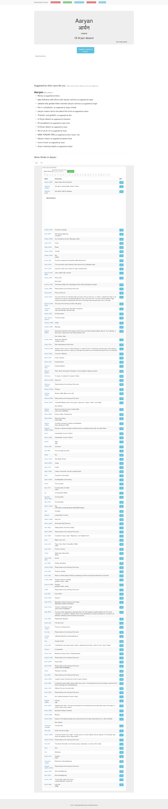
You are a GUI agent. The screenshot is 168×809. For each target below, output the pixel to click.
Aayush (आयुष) (48, 353)
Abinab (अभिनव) (49, 402)
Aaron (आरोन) (48, 268)
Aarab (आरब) (48, 260)
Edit (121, 182)
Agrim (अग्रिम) (48, 471)
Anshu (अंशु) (48, 623)
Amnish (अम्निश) (49, 567)
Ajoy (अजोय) (48, 502)
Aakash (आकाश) (49, 251)
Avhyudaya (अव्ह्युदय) (48, 762)
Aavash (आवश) (48, 339)
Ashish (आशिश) (48, 715)
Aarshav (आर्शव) (49, 284)
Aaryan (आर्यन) (48, 313)
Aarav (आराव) (48, 264)
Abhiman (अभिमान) (47, 372)
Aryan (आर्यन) (48, 705)
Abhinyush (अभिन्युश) (47, 385)
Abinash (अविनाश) (47, 410)
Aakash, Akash (49, 255)
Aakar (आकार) (48, 247)
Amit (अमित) (48, 563)
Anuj (46, 641)
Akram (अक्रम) (48, 523)
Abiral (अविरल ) (48, 418)
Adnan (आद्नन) (48, 459)
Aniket (46, 589)
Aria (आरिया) (48, 675)
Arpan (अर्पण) (48, 688)
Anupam (47, 649)
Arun (46, 696)
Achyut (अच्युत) (48, 437)
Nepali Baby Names (41, 2)
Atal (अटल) (47, 744)
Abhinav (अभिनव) (49, 380)
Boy (37, 163)
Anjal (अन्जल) (48, 602)
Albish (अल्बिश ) (48, 531)
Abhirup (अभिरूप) (49, 389)
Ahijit (46, 475)
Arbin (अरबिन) (48, 662)
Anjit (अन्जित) (48, 612)
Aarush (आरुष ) (48, 297)
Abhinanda (47, 376)
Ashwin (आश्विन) (49, 735)
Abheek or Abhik (47, 367)
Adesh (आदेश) (48, 446)
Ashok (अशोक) (48, 719)
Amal (46, 540)
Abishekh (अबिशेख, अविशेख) (49, 429)
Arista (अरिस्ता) (48, 679)
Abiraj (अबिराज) (48, 414)
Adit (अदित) (47, 451)
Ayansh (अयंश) (48, 779)
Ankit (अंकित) (48, 619)
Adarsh (46, 441)
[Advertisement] (66, 7)
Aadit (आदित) (48, 234)
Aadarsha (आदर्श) (47, 192)
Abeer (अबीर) (48, 358)
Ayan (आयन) (48, 775)
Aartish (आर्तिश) (48, 288)
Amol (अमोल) (48, 571)
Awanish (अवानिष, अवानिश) (49, 767)
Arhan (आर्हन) (48, 666)
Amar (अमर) (48, 549)
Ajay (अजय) (48, 488)
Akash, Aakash (49, 506)
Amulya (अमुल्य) (49, 579)
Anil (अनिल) (47, 594)
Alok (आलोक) (48, 536)
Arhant (46, 671)
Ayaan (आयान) (48, 771)
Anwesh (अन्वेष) (49, 657)
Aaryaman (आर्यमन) (47, 309)
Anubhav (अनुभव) (47, 637)
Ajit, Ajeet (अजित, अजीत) (48, 497)
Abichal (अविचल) (49, 398)
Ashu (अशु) (47, 730)
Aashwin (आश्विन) (47, 332)
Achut (46, 433)
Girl (42, 163)
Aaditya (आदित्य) (49, 239)
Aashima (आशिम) (49, 323)
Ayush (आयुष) (48, 784)
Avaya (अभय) (48, 756)
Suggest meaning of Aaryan (85, 50)
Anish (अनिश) (48, 598)
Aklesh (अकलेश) (49, 519)
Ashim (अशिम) (48, 710)
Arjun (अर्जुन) (48, 683)
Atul (46, 752)
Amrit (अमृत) (48, 575)
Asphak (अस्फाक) (49, 740)
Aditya (46, 455)
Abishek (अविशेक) (47, 424)
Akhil (46, 511)
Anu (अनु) (47, 632)
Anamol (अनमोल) (49, 584)
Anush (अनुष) (48, 653)
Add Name (70, 171)
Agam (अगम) (48, 467)
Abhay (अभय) (48, 362)
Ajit (45, 493)
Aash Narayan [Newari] (48, 318)
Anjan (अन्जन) (48, 607)
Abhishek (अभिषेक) (47, 394)
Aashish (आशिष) (49, 327)
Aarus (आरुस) (48, 293)
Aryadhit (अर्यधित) (47, 701)
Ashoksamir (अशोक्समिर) (48, 726)
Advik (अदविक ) (48, 463)
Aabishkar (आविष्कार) (47, 187)
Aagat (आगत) (48, 243)
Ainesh (46, 483)
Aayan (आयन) (48, 344)
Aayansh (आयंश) (49, 348)
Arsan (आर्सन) (48, 692)
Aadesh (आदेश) (48, 230)
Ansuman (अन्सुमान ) (47, 628)
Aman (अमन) (48, 544)
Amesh (46, 553)
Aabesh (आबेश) (48, 182)
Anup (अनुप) (48, 645)
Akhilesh (47, 515)
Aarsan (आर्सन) (48, 278)
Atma (46, 748)
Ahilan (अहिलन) (48, 479)
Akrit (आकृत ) (48, 527)
